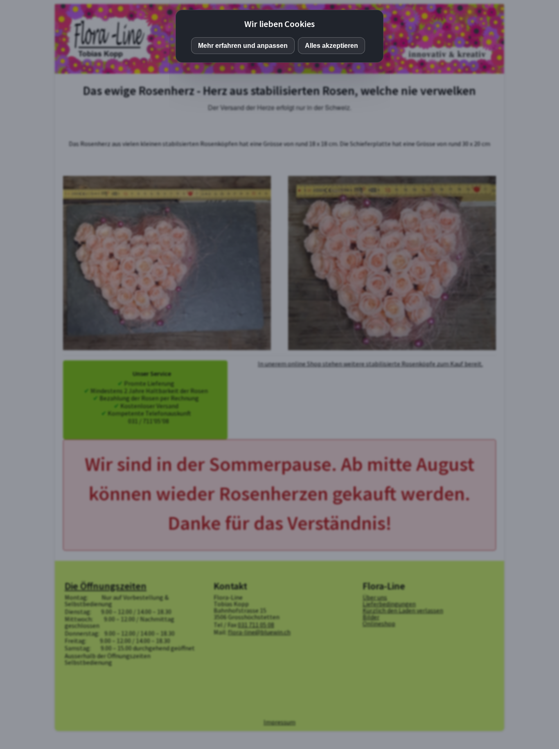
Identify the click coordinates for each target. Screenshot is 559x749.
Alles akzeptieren (331, 45)
